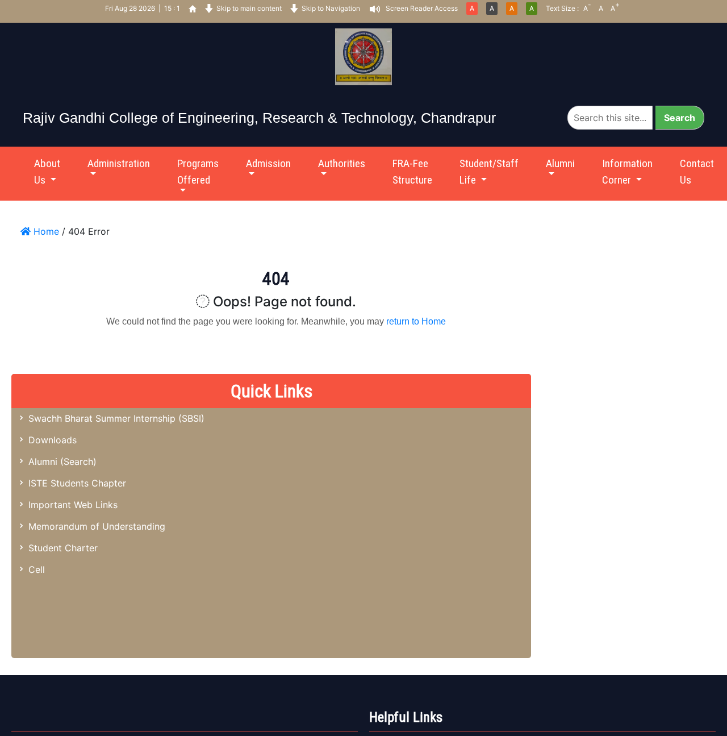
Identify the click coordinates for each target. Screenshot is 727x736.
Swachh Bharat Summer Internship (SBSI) (116, 418)
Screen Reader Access (422, 8)
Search (679, 117)
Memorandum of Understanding (96, 526)
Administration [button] (118, 163)
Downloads (52, 440)
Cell (36, 569)
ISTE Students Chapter (77, 483)
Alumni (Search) (62, 461)
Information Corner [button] (627, 171)
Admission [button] (268, 163)
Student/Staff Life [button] (489, 171)
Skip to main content (249, 8)
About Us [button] (47, 171)
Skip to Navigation (331, 8)
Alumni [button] (560, 163)
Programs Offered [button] (198, 171)
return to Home (416, 321)
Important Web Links (73, 504)
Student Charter (63, 548)
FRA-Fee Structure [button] (412, 171)
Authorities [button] (341, 163)
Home (45, 231)
